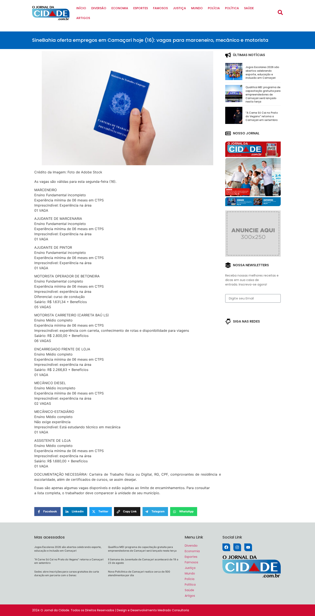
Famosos (160, 8)
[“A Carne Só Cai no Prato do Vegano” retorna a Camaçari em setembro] (233, 123)
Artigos (83, 18)
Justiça (179, 8)
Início (81, 8)
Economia (119, 8)
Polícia (214, 8)
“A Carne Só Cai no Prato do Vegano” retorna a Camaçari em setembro (262, 116)
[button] (280, 12)
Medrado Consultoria (173, 610)
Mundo (197, 8)
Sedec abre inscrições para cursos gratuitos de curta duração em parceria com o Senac (66, 573)
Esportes (140, 8)
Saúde (249, 8)
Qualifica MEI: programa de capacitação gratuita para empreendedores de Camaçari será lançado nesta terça (263, 94)
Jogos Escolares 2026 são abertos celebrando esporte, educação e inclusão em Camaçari (262, 72)
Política (232, 8)
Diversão (98, 8)
